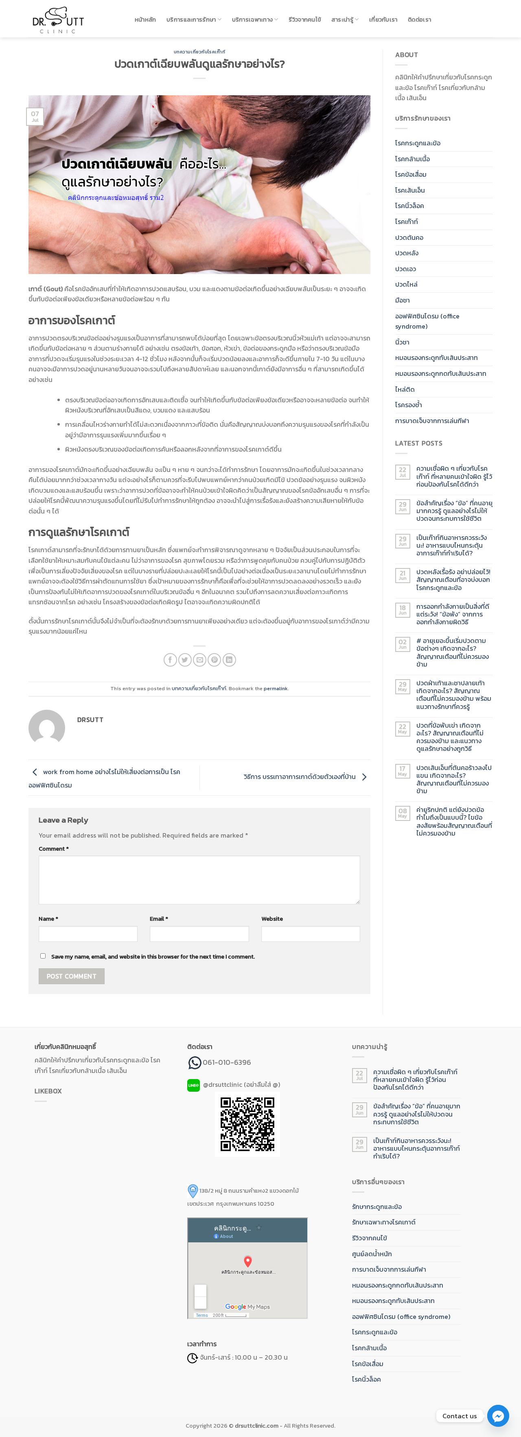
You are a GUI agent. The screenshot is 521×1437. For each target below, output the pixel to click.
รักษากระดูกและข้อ (377, 1206)
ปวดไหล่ (406, 284)
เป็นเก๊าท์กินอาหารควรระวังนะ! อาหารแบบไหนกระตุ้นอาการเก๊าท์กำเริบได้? (451, 545)
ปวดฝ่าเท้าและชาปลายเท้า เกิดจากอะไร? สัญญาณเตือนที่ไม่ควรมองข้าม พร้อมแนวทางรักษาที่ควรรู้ (453, 695)
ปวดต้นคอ (409, 237)
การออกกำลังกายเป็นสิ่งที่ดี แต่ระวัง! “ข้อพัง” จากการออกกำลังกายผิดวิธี (452, 614)
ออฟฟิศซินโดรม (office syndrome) (427, 321)
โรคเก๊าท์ (406, 221)
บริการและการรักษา (191, 19)
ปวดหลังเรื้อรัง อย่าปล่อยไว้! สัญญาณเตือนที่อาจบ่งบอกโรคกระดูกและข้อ (453, 580)
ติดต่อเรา (419, 19)
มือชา (402, 300)
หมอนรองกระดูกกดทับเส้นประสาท (440, 373)
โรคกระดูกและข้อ (417, 143)
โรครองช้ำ (408, 405)
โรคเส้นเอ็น (410, 190)
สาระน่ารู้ (342, 19)
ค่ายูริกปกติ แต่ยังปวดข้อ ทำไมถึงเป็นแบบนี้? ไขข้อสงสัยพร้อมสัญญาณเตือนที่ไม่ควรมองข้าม (454, 821)
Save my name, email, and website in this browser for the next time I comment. (153, 956)
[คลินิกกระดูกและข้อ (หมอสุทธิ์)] (72, 18)
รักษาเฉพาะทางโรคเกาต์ (384, 1222)
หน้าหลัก (145, 19)
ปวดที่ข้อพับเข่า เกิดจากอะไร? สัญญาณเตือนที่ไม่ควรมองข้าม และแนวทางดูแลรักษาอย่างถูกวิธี (450, 737)
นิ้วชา (402, 342)
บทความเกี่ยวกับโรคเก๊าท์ (199, 51)
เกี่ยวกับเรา (383, 19)
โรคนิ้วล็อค (409, 206)
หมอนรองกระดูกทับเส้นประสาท (436, 357)
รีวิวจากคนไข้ (305, 19)
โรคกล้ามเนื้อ (412, 159)
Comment (54, 848)
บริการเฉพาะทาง (252, 19)
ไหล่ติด (405, 389)
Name (48, 918)
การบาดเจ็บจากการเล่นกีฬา (432, 421)
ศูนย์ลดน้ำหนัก (372, 1254)
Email (159, 918)
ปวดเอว (405, 269)
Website (272, 918)
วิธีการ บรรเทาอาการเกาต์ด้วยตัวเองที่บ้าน (300, 776)
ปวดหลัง (406, 253)
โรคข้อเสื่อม (411, 174)
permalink (276, 688)
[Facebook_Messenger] (498, 1416)
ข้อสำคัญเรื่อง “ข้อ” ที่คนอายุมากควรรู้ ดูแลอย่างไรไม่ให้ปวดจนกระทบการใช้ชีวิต (454, 511)
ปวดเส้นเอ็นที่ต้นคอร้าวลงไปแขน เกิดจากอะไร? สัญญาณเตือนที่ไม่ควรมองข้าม (454, 779)
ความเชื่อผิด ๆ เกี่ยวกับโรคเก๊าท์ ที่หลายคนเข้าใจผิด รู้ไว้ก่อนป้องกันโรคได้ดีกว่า (454, 476)
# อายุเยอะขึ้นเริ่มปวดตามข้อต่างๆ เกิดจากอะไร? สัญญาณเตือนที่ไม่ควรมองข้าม (452, 652)
